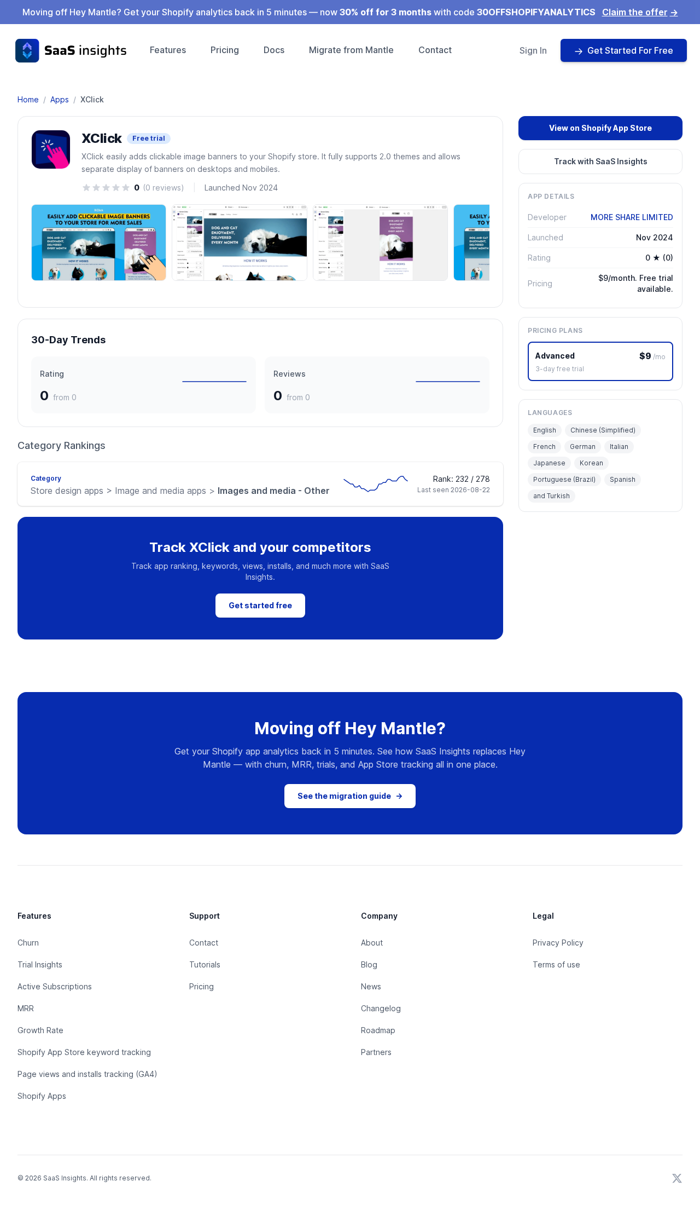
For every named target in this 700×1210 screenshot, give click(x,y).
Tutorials (204, 964)
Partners (376, 1052)
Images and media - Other (180, 490)
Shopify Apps (42, 1095)
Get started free (260, 605)
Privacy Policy (558, 942)
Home (28, 99)
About (372, 942)
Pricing (225, 49)
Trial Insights (40, 964)
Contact (435, 49)
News (371, 986)
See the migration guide (350, 795)
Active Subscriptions (55, 986)
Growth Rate (40, 1030)
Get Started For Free (630, 50)
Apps (59, 99)
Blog (369, 964)
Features (168, 49)
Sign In (533, 50)
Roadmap (378, 1030)
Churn (28, 942)
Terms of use (556, 964)
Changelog (381, 1008)
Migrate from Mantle (351, 49)
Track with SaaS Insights (601, 161)
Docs (274, 49)
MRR (26, 1008)
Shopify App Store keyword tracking (84, 1052)
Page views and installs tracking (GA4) (88, 1074)
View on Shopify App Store (600, 127)
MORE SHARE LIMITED (632, 217)
